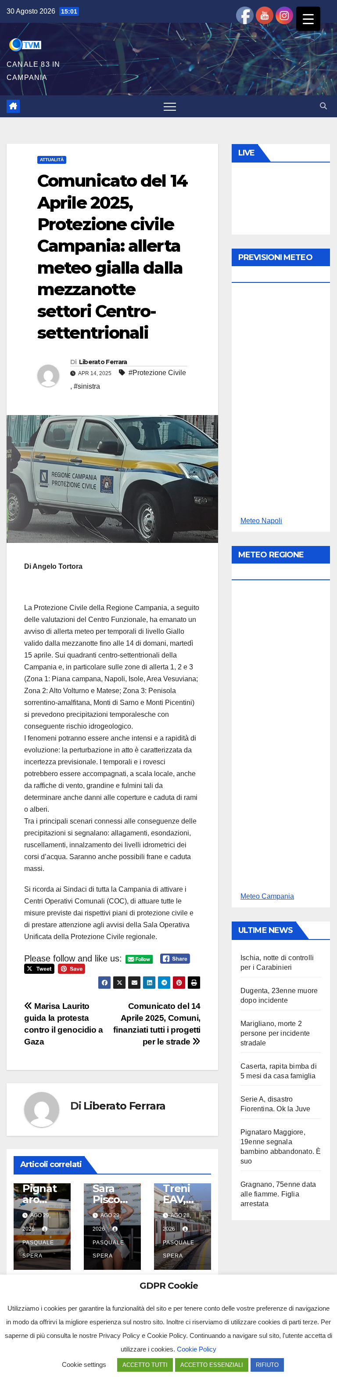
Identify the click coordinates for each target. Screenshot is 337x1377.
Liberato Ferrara (103, 362)
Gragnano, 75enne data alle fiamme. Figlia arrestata (278, 1194)
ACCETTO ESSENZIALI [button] (211, 1365)
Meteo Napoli (261, 520)
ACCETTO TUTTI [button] (145, 1365)
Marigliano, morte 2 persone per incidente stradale (275, 1033)
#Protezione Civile (157, 372)
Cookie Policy (196, 1349)
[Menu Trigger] (308, 19)
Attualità (52, 159)
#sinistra (87, 386)
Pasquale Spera (38, 1249)
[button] (323, 106)
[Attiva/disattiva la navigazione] (170, 106)
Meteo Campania (267, 896)
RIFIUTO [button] (267, 1365)
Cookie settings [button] (84, 1364)
